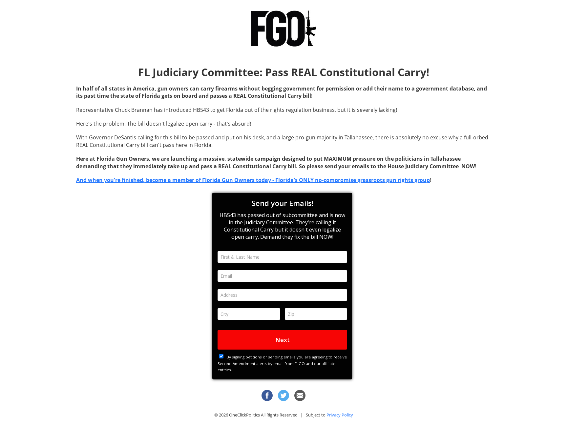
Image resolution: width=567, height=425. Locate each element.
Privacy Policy (339, 415)
